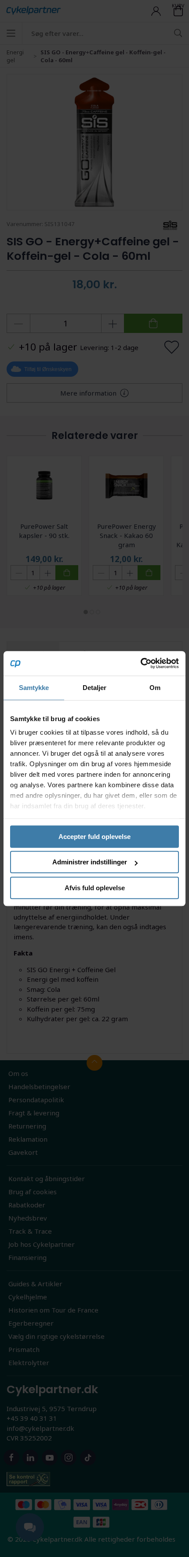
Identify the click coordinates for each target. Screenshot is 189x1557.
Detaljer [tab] (95, 687)
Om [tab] (154, 687)
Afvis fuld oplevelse (95, 888)
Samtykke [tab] (34, 687)
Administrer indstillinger (89, 862)
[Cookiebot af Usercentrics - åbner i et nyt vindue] (140, 663)
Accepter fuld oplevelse (94, 836)
